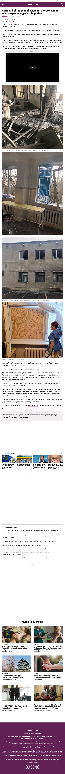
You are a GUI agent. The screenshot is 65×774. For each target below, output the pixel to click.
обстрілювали (33, 406)
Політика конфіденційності (27, 736)
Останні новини (10, 527)
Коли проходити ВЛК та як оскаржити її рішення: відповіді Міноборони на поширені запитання (48, 648)
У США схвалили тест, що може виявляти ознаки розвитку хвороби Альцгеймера (30, 541)
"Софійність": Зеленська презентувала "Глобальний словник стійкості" (26, 549)
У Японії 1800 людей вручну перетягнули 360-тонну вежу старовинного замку (13, 677)
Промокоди (42, 738)
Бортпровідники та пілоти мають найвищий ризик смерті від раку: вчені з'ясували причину (30, 531)
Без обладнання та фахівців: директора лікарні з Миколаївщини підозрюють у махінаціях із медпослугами (29, 553)
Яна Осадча (5, 16)
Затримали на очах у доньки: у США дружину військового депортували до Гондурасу (48, 677)
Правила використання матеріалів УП (46, 736)
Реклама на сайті (13, 736)
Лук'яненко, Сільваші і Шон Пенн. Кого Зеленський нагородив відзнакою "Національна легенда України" (32, 536)
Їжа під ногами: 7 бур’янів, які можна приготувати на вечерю (23, 545)
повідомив (10, 30)
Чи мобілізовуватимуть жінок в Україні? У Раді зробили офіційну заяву (14, 648)
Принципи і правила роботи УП (28, 738)
